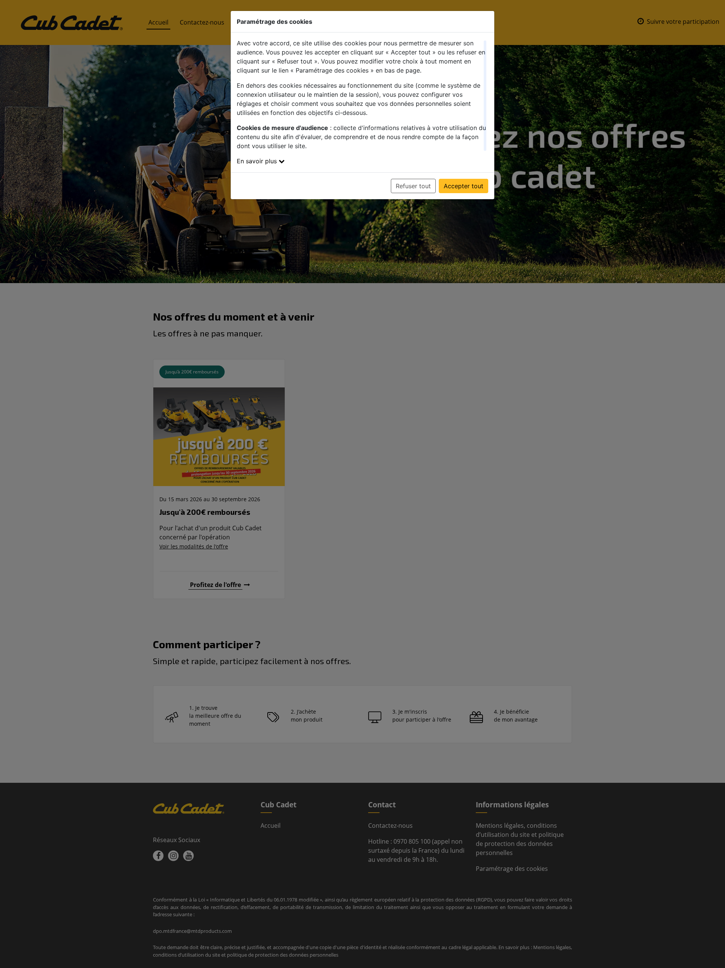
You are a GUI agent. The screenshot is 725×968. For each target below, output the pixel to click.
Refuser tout (413, 186)
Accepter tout (463, 186)
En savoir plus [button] (258, 161)
